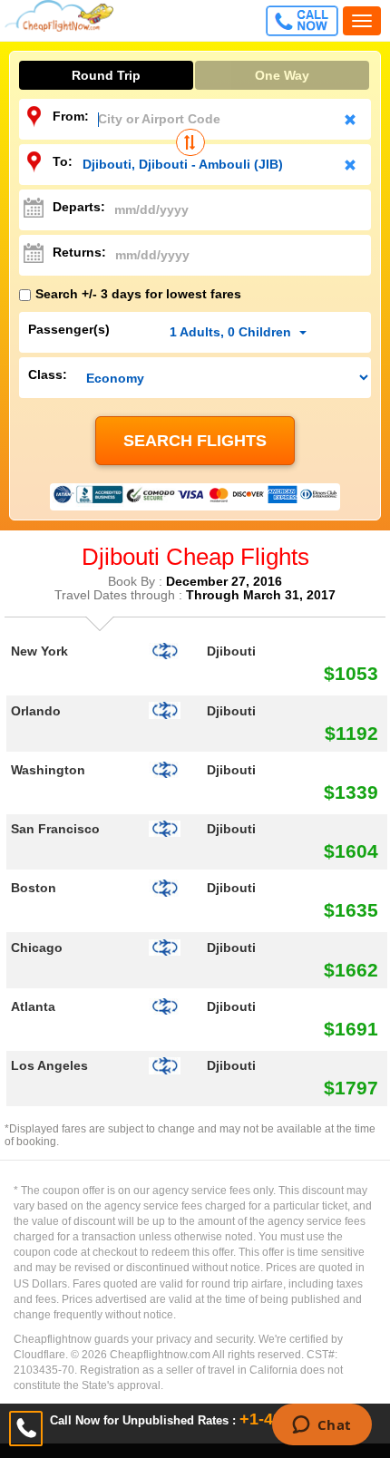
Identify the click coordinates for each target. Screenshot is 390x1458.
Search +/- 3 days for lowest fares (138, 294)
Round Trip (106, 75)
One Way (282, 75)
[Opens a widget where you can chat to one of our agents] (321, 1426)
